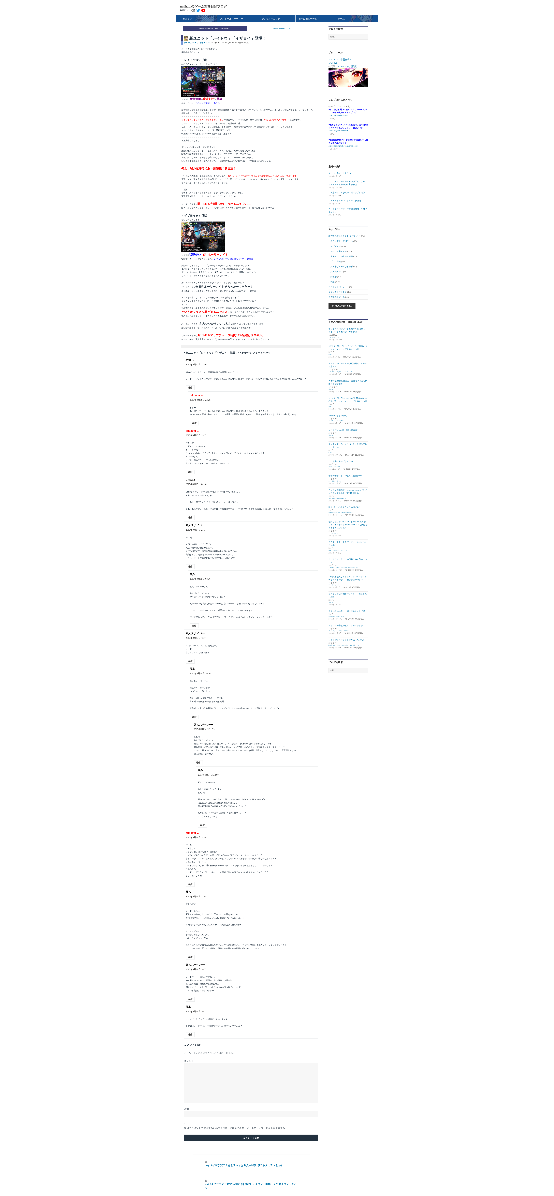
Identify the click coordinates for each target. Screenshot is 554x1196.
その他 (348, 512)
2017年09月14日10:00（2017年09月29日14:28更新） (230, 43)
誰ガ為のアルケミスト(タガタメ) (196, 43)
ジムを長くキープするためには (343, 461)
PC (337, 372)
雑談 (333, 282)
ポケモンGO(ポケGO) (334, 466)
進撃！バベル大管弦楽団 (342, 256)
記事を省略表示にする (282, 29)
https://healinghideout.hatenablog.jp (343, 146)
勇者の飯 (331, 389)
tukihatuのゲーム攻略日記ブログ (203, 6)
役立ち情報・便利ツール (342, 241)
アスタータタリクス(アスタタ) (339, 550)
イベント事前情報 (339, 251)
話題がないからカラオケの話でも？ (345, 507)
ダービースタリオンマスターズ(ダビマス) (339, 631)
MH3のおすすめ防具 (338, 415)
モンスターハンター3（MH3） (336, 421)
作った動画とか (333, 498)
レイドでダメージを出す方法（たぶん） (347, 640)
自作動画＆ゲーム (337, 297)
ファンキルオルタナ (338, 292)
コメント (189, 1061)
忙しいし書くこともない (340, 173)
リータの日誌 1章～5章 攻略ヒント (344, 430)
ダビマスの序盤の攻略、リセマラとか (346, 625)
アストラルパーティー (339, 287)
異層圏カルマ (337, 272)
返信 (190, 387)
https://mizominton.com (338, 116)
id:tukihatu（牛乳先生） (340, 59)
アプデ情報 (336, 246)
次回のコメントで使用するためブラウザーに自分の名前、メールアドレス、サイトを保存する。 (236, 1128)
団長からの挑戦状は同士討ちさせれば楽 (347, 611)
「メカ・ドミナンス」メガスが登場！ (346, 201)
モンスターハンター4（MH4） (336, 616)
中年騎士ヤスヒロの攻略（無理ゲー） (346, 476)
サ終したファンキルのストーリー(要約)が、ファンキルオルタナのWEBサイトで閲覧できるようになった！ (348, 525)
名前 (186, 1109)
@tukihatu (333, 63)
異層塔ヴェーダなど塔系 (342, 267)
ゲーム (330, 354)
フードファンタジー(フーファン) (349, 567)
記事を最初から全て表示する (210, 29)
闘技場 (334, 277)
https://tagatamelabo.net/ (338, 131)
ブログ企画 (336, 261)
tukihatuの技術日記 (347, 66)
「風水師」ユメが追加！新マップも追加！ (348, 193)
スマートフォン (333, 372)
